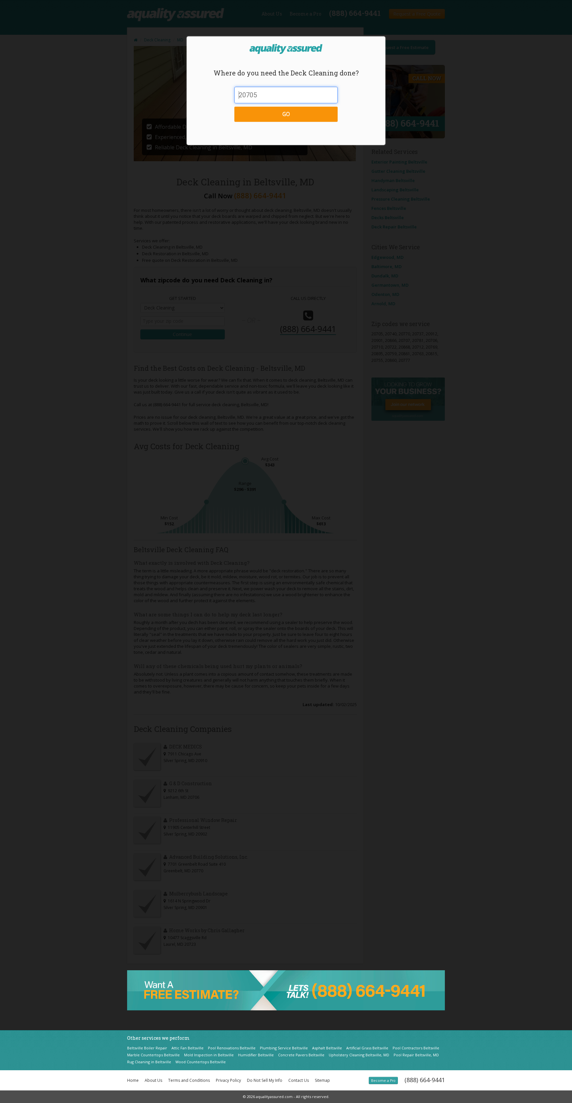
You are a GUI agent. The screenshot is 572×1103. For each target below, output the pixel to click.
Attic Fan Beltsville (187, 1047)
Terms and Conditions (189, 1080)
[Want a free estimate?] (286, 990)
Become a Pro (383, 1080)
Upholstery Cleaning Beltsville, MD (359, 1054)
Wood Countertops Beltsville (200, 1061)
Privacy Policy (228, 1080)
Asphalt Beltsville (327, 1047)
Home (133, 1080)
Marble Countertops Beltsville (153, 1054)
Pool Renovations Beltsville (232, 1047)
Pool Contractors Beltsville (416, 1047)
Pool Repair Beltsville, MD (416, 1054)
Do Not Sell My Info (264, 1080)
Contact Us (298, 1080)
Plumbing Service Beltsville (284, 1047)
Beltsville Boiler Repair (147, 1047)
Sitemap (322, 1080)
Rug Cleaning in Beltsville (149, 1061)
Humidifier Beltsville (256, 1054)
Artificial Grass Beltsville (367, 1047)
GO (286, 114)
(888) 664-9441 (425, 1079)
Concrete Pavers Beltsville (301, 1054)
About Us (153, 1080)
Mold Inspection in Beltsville (209, 1054)
